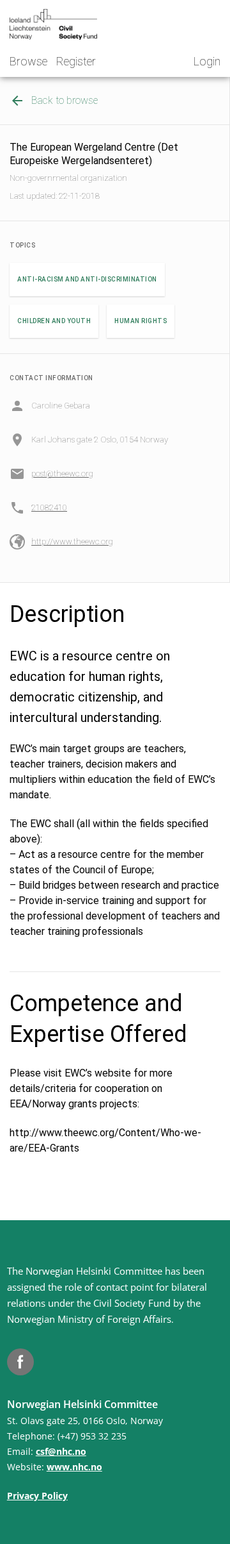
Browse (28, 61)
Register (76, 61)
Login (207, 61)
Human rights (140, 320)
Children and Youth (54, 320)
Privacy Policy (37, 1495)
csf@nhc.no (61, 1451)
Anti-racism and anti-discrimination (87, 279)
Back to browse (64, 100)
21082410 (49, 507)
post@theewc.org (62, 473)
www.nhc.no (74, 1467)
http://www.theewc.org (72, 541)
